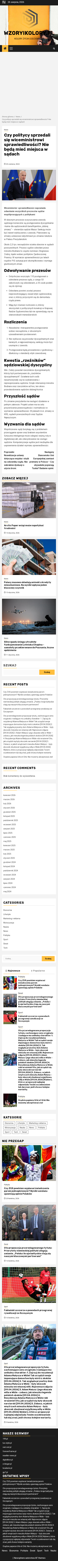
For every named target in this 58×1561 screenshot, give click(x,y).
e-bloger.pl (7, 1464)
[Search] (54, 48)
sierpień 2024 (9, 879)
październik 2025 (10, 820)
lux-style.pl (7, 1443)
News (6, 130)
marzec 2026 (9, 799)
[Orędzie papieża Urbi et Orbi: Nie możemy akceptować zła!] (10, 1100)
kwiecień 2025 (9, 845)
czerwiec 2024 (9, 887)
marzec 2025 (9, 850)
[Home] (5, 49)
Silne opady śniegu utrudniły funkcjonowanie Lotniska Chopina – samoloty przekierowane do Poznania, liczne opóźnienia (29, 646)
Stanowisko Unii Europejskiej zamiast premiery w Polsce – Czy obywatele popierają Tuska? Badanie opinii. (41, 460)
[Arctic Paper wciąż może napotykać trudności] (29, 500)
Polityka (6, 935)
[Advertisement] (29, 82)
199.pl (5, 1439)
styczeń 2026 (9, 808)
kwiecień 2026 (9, 795)
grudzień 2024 (9, 862)
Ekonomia (7, 910)
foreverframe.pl (9, 1451)
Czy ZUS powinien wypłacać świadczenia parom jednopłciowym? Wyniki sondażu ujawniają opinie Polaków (33, 984)
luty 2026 (7, 804)
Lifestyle (7, 914)
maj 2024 (7, 891)
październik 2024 (10, 871)
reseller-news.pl (9, 1455)
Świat (5, 944)
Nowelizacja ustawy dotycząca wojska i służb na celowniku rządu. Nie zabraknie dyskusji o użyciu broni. (16, 460)
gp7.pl (5, 1472)
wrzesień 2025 (9, 824)
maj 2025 (7, 841)
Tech (5, 948)
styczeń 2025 (9, 858)
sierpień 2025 (9, 829)
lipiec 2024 (7, 883)
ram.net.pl (7, 1447)
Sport (5, 939)
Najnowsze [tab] (14, 970)
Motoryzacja (8, 923)
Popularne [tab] (39, 970)
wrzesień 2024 (9, 875)
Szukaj (9, 665)
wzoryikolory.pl (29, 33)
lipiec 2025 (7, 833)
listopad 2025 (9, 816)
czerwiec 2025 (9, 837)
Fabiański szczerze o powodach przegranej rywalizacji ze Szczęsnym (33, 1018)
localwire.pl (7, 1468)
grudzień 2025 (9, 812)
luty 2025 (7, 854)
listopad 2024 (9, 866)
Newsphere (19, 1558)
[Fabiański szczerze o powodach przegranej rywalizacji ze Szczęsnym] (10, 1017)
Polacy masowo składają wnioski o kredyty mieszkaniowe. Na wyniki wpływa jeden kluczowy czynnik (27, 585)
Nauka (6, 927)
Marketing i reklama (11, 918)
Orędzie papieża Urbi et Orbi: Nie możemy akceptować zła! (28, 757)
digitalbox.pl (8, 1460)
